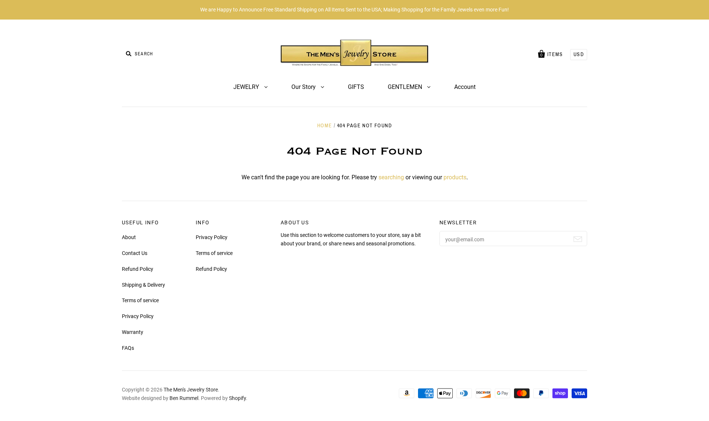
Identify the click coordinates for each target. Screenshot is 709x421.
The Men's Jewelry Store (191, 390)
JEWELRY (247, 86)
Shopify (237, 398)
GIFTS (356, 86)
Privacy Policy (138, 316)
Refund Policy (137, 269)
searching (391, 177)
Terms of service (140, 300)
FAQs (128, 348)
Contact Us (134, 253)
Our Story (304, 86)
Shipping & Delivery (143, 285)
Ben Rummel (183, 398)
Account (465, 86)
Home (324, 125)
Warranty (132, 332)
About (129, 237)
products (454, 177)
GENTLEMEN (406, 86)
